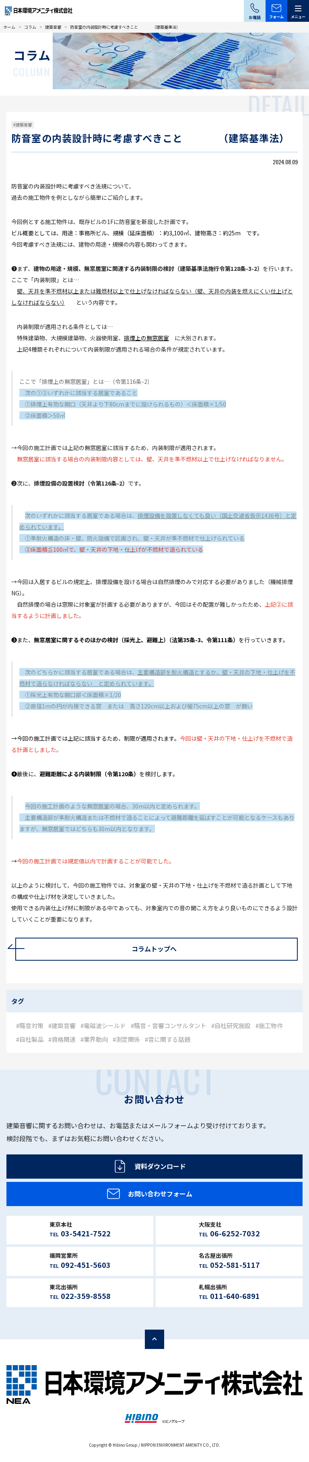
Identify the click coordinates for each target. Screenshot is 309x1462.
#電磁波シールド (103, 1025)
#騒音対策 (29, 1025)
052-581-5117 (235, 1264)
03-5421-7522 (86, 1233)
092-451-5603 (86, 1264)
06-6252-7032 (235, 1233)
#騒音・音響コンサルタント (168, 1025)
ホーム (9, 27)
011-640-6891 (235, 1295)
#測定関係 (126, 1039)
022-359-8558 (86, 1295)
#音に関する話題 (167, 1039)
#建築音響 (22, 124)
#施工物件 (269, 1025)
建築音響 (53, 27)
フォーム (276, 16)
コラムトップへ (154, 948)
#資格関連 (62, 1039)
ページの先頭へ (154, 1339)
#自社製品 (29, 1039)
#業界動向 (94, 1039)
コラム (30, 27)
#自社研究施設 (231, 1025)
